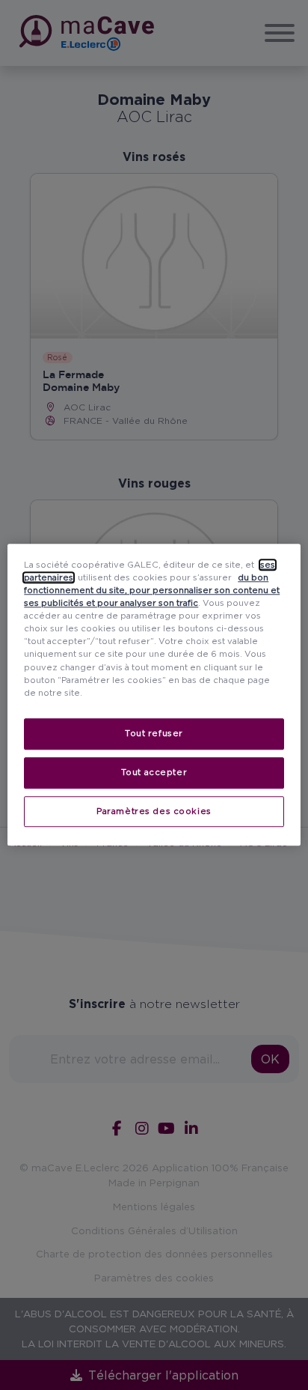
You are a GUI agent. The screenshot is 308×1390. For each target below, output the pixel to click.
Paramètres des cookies (154, 811)
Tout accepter (154, 772)
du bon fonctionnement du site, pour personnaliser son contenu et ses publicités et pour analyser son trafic (152, 590)
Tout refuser (154, 733)
